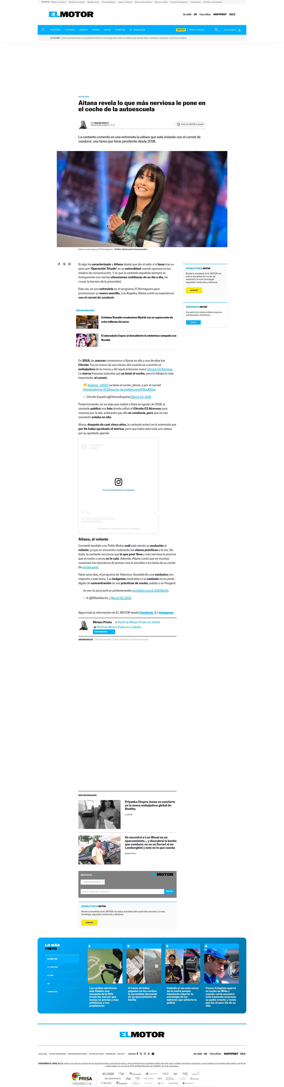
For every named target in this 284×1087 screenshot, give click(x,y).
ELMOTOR (52, 959)
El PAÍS (108, 1074)
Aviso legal (43, 1054)
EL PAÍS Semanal (170, 1078)
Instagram (166, 612)
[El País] (187, 14)
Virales (107, 30)
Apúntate (89, 923)
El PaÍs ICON (148, 1083)
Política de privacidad (57, 1054)
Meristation (188, 1083)
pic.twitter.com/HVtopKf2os (138, 389)
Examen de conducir (140, 639)
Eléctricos (70, 30)
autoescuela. (90, 567)
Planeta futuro (181, 1078)
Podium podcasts (135, 1083)
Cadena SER (164, 1074)
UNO (128, 1078)
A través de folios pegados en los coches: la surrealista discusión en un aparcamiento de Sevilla (142, 994)
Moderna (121, 1083)
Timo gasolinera (108, 2)
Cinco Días (148, 1078)
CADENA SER (52, 992)
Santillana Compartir (152, 1074)
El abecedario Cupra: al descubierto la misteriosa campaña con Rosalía (138, 338)
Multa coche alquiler (143, 2)
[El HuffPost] (220, 14)
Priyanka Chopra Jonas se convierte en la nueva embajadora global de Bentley (150, 805)
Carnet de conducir (103, 639)
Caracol (194, 1074)
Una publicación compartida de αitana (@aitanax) (118, 528)
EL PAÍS (50, 975)
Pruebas (96, 30)
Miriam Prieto (102, 123)
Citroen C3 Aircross (159, 369)
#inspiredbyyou (93, 389)
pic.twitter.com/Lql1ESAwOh (150, 590)
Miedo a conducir (58, 2)
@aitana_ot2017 (97, 385)
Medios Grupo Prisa (81, 1083)
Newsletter (139, 30)
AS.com (174, 1074)
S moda (160, 1083)
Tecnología (120, 30)
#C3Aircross (111, 389)
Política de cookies (96, 1054)
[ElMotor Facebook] (137, 1053)
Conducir (83, 30)
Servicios (181, 30)
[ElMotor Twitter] (141, 1054)
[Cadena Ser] (232, 14)
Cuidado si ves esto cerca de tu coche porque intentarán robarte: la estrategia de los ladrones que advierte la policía (183, 995)
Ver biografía (101, 632)
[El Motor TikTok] (149, 1054)
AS (48, 983)
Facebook (146, 612)
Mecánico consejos (77, 2)
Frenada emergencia (179, 2)
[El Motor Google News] (152, 1054)
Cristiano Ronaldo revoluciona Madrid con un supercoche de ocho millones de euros (137, 319)
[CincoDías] (205, 14)
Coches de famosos (121, 639)
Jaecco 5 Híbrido (125, 2)
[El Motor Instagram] (145, 1054)
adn (184, 1074)
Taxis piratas (195, 2)
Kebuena (192, 1078)
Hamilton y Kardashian (212, 2)
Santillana (136, 1074)
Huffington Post (112, 1078)
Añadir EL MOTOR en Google (192, 124)
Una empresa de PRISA (82, 1076)
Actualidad (55, 30)
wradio (137, 1078)
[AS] (195, 14)
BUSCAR (193, 322)
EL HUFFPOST (52, 967)
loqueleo (173, 1083)
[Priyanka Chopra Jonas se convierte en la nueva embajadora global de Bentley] (99, 814)
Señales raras (93, 2)
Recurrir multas (161, 2)
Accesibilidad (110, 1054)
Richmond (106, 1083)
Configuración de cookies (77, 1054)
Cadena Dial (159, 1078)
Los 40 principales (122, 1074)
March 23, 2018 (141, 397)
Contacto (121, 1054)
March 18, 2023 (121, 598)
